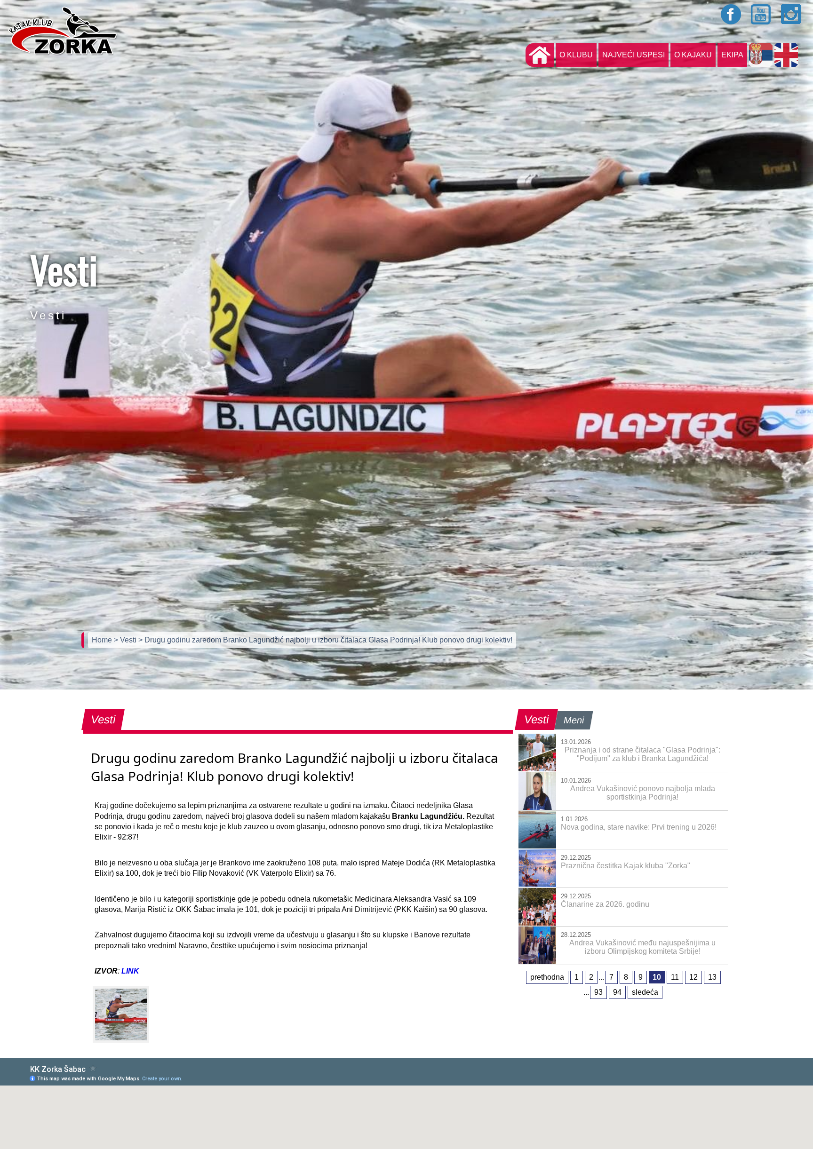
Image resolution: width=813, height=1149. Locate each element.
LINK (130, 971)
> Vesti (126, 640)
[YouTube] (761, 14)
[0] (121, 1014)
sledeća (645, 992)
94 (617, 992)
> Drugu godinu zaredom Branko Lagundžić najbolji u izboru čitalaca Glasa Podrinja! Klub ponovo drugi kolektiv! (325, 640)
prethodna (547, 977)
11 (675, 977)
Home (103, 640)
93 (598, 992)
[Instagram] (791, 14)
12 (693, 977)
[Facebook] (731, 14)
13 (712, 977)
